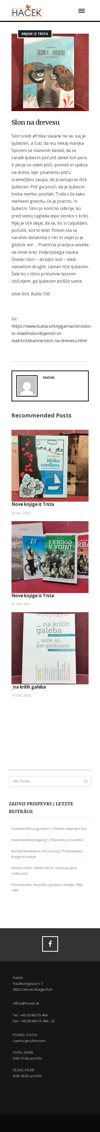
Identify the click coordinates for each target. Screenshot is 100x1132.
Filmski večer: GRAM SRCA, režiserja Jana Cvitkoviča (44, 870)
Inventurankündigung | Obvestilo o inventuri (47, 839)
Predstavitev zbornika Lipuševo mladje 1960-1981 (47, 887)
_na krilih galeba (28, 687)
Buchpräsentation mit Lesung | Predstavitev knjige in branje (47, 854)
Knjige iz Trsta (35, 34)
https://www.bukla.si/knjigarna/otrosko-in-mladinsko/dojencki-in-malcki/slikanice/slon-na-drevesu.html (51, 333)
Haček (49, 377)
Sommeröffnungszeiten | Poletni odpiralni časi (49, 828)
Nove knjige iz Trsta (32, 504)
